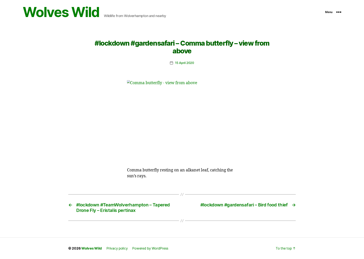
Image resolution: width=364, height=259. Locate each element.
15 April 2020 (184, 63)
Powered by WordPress (150, 248)
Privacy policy (117, 248)
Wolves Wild (61, 12)
